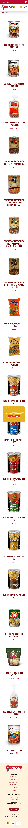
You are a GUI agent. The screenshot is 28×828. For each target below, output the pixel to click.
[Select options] (25, 96)
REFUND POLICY (17, 817)
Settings (14, 419)
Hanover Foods (13, 819)
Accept (10, 416)
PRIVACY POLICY (15, 816)
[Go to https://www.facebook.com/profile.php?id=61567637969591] (26, 2)
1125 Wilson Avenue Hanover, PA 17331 (9, 1)
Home (3, 12)
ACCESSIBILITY (7, 816)
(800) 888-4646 (5, 2)
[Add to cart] (25, 18)
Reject (17, 416)
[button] (14, 809)
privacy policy (14, 412)
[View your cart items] (24, 8)
